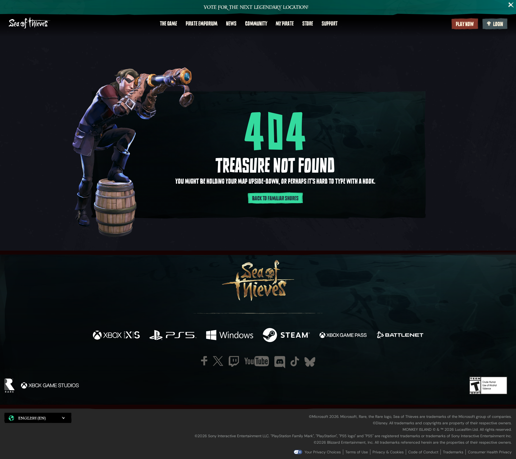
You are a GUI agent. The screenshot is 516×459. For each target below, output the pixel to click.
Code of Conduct (423, 452)
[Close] (511, 5)
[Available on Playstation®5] (173, 336)
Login (498, 24)
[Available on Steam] (286, 336)
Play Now (465, 24)
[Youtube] (257, 361)
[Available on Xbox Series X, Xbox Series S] (116, 336)
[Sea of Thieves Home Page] (30, 23)
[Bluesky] (310, 361)
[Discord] (280, 362)
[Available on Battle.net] (400, 336)
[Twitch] (233, 361)
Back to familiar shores (275, 198)
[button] (37, 418)
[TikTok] (295, 361)
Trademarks (453, 452)
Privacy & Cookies (388, 452)
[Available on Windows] (230, 336)
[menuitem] (168, 24)
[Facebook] (204, 360)
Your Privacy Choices (322, 452)
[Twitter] (218, 361)
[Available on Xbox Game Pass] (343, 336)
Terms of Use (356, 452)
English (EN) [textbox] (32, 418)
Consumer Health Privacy (490, 452)
